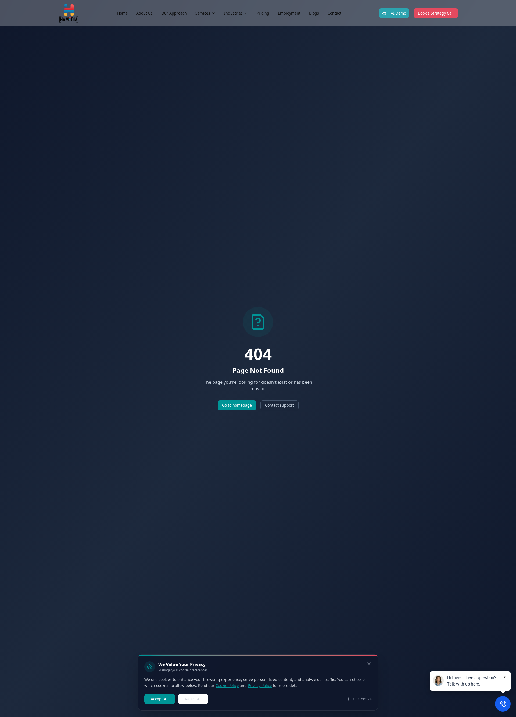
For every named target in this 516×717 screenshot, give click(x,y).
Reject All (193, 698)
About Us (144, 13)
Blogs (314, 13)
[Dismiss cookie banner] (369, 664)
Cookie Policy (227, 685)
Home (122, 13)
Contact (334, 13)
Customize (362, 698)
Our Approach (174, 13)
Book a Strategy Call (436, 13)
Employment (289, 13)
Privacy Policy (260, 685)
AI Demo (398, 13)
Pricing (263, 13)
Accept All (160, 698)
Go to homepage (237, 405)
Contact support (279, 405)
